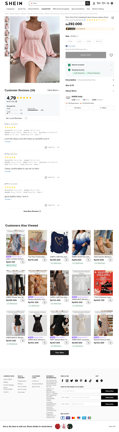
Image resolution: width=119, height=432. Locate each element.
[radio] (70, 41)
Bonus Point (36, 386)
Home (6, 13)
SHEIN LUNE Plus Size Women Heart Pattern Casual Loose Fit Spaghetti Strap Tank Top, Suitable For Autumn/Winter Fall (59, 257)
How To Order (22, 386)
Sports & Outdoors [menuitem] (78, 9)
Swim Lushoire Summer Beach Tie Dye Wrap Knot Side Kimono (15, 259)
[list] (77, 380)
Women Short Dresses (52, 13)
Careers (6, 392)
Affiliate (5, 382)
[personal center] (94, 3)
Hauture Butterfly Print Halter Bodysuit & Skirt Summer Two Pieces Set (37, 299)
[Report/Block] (58, 147)
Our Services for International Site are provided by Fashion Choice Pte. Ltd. (51, 384)
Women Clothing (26, 13)
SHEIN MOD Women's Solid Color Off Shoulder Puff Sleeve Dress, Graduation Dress (81, 299)
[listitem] (15, 248)
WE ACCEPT (65, 414)
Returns (20, 384)
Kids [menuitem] (88, 9)
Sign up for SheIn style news (72, 387)
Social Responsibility (7, 388)
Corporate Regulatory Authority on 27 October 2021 (51, 415)
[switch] (25, 118)
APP (97, 376)
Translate (8, 141)
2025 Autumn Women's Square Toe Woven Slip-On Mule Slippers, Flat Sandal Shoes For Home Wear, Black (103, 257)
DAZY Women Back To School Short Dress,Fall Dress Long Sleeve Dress (59, 340)
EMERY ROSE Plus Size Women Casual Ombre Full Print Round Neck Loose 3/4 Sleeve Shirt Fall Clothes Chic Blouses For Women (81, 257)
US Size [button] (73, 36)
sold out (86, 55)
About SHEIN (7, 379)
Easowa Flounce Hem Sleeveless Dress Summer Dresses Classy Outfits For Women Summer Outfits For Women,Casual (103, 340)
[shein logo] (13, 3)
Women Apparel (15, 13)
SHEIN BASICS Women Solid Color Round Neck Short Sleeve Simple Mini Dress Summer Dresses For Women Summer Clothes (15, 338)
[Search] (87, 3)
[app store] (97, 382)
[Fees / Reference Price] (82, 24)
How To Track (22, 389)
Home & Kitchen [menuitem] (33, 9)
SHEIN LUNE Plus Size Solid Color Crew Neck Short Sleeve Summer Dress (59, 297)
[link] (99, 3)
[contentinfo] (89, 417)
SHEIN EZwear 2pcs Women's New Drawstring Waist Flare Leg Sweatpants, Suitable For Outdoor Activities (15, 297)
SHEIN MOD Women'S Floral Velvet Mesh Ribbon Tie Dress (37, 340)
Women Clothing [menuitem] (98, 9)
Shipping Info (22, 381)
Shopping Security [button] (78, 70)
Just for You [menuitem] (22, 9)
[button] (108, 3)
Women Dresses (38, 13)
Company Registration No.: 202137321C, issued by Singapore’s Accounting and (51, 406)
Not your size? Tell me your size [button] (76, 49)
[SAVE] (111, 55)
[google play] (101, 382)
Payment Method (37, 384)
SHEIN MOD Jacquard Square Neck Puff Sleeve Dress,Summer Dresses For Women (81, 340)
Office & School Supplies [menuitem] (61, 9)
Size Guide (21, 392)
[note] (11, 265)
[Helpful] (46, 147)
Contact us (35, 381)
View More (59, 353)
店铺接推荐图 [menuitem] (45, 9)
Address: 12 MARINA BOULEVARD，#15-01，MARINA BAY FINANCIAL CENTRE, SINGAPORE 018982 (52, 394)
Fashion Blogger (8, 385)
